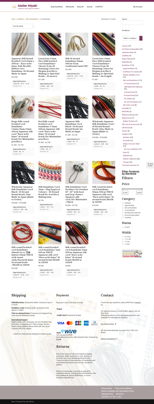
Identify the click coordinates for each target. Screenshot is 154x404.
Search (124, 19)
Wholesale (70, 7)
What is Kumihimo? (108, 339)
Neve (13, 402)
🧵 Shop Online (150, 165)
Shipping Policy (107, 394)
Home (13, 19)
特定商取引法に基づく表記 (111, 397)
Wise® (58, 339)
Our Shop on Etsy (107, 324)
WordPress (30, 402)
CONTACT (99, 7)
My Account (137, 7)
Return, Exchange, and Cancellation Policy (117, 391)
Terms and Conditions (123, 388)
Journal (89, 7)
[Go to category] (140, 38)
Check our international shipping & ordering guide (32, 334)
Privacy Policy (106, 388)
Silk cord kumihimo (32, 19)
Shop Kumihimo (57, 7)
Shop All (80, 7)
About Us (119, 394)
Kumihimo (20, 19)
